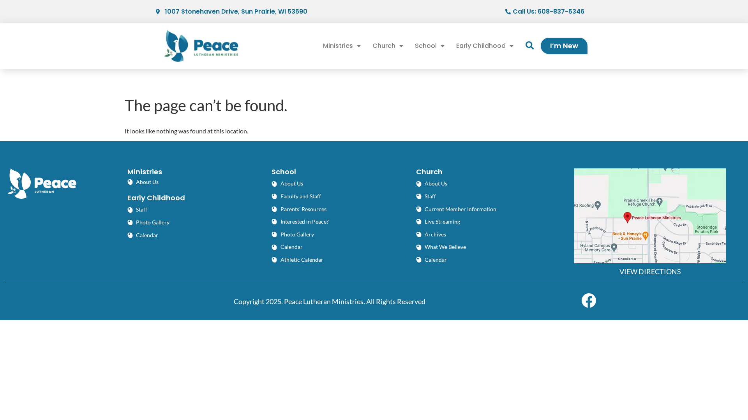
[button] (529, 46)
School (426, 45)
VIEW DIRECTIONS (650, 271)
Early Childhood (481, 45)
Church (383, 45)
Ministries (338, 45)
